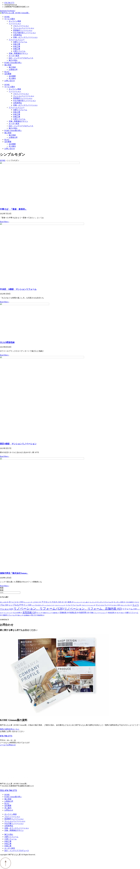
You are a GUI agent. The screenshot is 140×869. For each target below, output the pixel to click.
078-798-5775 (6, 736)
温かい (20, 615)
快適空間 (84, 612)
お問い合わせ (9, 81)
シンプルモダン (38, 605)
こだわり (37, 602)
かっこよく (28, 602)
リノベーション (15, 23)
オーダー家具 (14, 56)
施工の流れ (13, 60)
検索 (2, 588)
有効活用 (112, 612)
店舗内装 (55, 612)
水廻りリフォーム (20, 42)
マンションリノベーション (23, 28)
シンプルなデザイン (20, 605)
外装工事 (16, 46)
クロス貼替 (130, 602)
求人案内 (12, 78)
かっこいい (16, 602)
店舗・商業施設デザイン (18, 53)
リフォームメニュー (16, 39)
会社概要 (7, 74)
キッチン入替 (119, 602)
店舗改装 (64, 612)
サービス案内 (9, 19)
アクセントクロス (51, 602)
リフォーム (129, 609)
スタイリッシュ (60, 605)
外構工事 (16, 49)
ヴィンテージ (8, 612)
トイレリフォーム (73, 605)
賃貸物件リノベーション (22, 30)
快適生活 (74, 612)
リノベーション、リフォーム (38, 608)
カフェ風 (85, 602)
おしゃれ (4, 602)
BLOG (6, 72)
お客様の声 (13, 69)
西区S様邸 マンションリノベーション (18, 444)
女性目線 (29, 612)
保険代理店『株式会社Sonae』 (14, 573)
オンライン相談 (15, 21)
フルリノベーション (21, 26)
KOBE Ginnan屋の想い (13, 63)
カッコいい (78, 602)
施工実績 (7, 65)
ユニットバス (126, 605)
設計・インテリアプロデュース (21, 58)
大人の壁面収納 (7, 342)
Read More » (4, 222)
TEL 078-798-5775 (8, 790)
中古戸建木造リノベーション (24, 33)
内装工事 (16, 44)
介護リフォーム (19, 51)
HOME (7, 17)
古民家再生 (17, 35)
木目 (122, 612)
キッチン (93, 602)
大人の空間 (17, 612)
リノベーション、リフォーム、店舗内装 (93, 608)
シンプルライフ (49, 605)
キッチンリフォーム (105, 602)
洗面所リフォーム (9, 615)
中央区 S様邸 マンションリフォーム (18, 289)
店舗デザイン (47, 612)
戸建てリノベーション (99, 612)
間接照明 (40, 615)
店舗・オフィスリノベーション (25, 37)
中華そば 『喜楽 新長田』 (13, 209)
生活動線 (27, 615)
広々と (39, 612)
